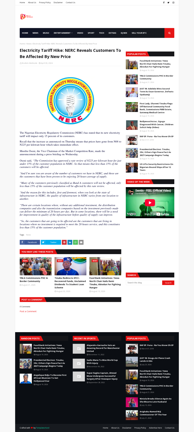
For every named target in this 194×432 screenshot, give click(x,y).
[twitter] (168, 2)
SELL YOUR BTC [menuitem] (139, 33)
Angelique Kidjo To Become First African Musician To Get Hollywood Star (50, 378)
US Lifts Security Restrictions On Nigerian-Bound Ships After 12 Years (156, 167)
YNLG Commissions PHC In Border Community (34, 280)
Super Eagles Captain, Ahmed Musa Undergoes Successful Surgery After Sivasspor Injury (102, 376)
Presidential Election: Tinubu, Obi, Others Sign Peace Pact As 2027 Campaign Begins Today (155, 152)
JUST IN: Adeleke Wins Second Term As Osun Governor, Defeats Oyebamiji (156, 91)
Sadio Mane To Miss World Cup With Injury (102, 361)
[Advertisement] (150, 242)
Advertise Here (155, 428)
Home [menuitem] (25, 33)
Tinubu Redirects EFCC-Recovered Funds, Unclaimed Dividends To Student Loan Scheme (70, 283)
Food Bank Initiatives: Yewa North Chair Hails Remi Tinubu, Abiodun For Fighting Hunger (105, 283)
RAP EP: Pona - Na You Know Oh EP (157, 136)
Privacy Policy (45, 2)
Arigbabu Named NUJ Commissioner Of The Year (153, 413)
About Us (32, 2)
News (29, 43)
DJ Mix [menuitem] (124, 33)
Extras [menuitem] (112, 33)
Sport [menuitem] (91, 33)
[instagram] (173, 2)
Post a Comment (28, 311)
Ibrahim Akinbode (29, 63)
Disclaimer (58, 2)
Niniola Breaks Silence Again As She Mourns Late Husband (155, 400)
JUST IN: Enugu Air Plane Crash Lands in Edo (155, 359)
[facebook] (163, 2)
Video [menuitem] (80, 33)
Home (22, 2)
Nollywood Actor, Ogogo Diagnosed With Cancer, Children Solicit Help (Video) (156, 124)
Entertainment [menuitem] (62, 33)
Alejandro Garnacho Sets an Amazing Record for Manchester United (103, 348)
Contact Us (70, 2)
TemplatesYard (42, 428)
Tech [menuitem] (101, 33)
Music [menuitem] (46, 33)
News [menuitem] (35, 33)
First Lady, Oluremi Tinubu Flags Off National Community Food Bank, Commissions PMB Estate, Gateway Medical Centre (156, 108)
